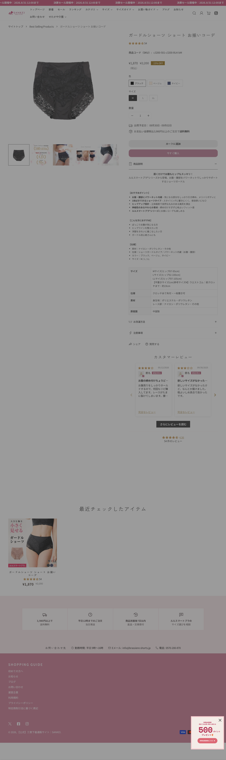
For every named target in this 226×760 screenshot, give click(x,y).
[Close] (220, 720)
